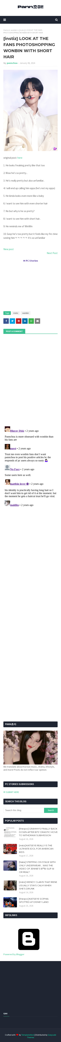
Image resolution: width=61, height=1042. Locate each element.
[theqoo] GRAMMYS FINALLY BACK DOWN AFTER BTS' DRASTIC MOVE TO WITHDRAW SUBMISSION (38, 832)
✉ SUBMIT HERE (11, 792)
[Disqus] (30, 467)
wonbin (14, 30)
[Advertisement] (30, 285)
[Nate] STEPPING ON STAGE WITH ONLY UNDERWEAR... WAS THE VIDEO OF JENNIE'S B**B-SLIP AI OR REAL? (37, 867)
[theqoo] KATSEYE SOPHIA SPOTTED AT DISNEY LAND (34, 900)
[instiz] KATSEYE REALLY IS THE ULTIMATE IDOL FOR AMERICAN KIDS (36, 848)
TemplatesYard (27, 1035)
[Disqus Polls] (30, 379)
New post (8, 249)
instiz (15, 313)
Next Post (52, 253)
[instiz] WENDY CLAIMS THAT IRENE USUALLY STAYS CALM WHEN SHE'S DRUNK (38, 885)
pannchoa (12, 63)
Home (6, 30)
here (19, 157)
